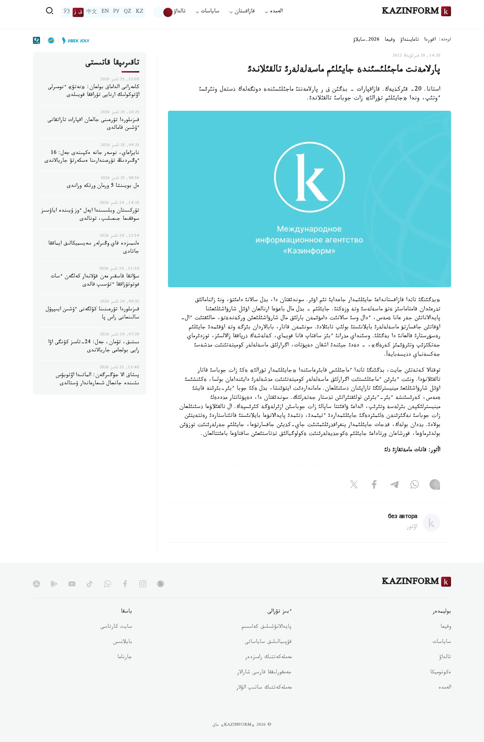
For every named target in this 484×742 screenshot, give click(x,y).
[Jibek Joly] (73, 40)
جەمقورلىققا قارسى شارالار (264, 673)
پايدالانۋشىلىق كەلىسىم (267, 627)
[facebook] (125, 583)
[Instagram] (434, 485)
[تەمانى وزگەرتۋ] (163, 12)
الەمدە (445, 688)
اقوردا (429, 40)
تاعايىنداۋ (409, 40)
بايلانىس (122, 642)
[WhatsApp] (414, 485)
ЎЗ (66, 12)
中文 (91, 12)
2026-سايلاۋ (366, 40)
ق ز (78, 12)
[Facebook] (374, 485)
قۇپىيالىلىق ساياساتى (268, 642)
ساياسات (442, 642)
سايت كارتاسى (116, 627)
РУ (116, 12)
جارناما (124, 658)
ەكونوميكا (440, 673)
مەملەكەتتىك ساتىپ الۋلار (264, 688)
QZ (127, 12)
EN (105, 12)
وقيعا (390, 40)
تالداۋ (180, 12)
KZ (139, 12)
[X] (354, 485)
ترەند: (445, 40)
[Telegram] (394, 485)
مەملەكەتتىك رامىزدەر (268, 658)
